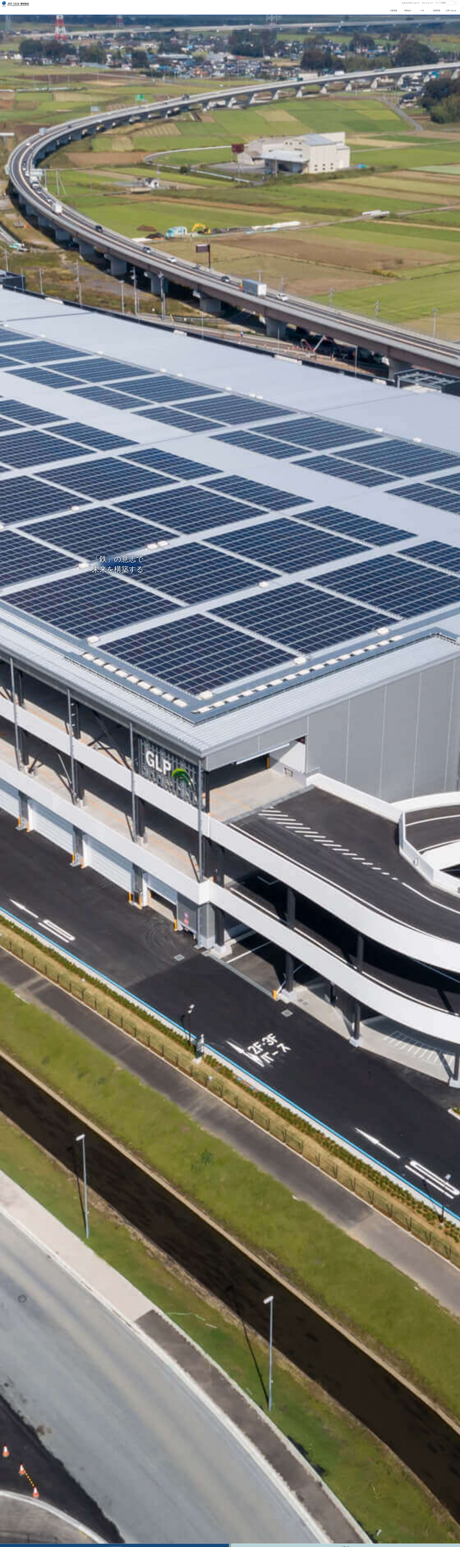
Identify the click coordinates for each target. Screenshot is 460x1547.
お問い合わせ (451, 10)
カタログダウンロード (411, 3)
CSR (422, 10)
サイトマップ (427, 3)
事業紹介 (407, 10)
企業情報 (393, 10)
